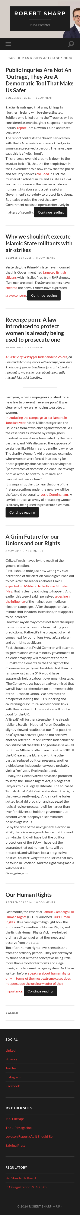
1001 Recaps (15, 1119)
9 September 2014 (19, 902)
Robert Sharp (40, 13)
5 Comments (45, 257)
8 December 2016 (18, 97)
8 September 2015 (19, 257)
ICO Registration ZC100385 (26, 1187)
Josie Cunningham (54, 494)
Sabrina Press (15, 1145)
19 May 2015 (14, 347)
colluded (42, 174)
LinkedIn (12, 1050)
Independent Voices (36, 357)
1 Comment (44, 97)
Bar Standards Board (21, 1178)
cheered (11, 288)
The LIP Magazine (19, 1128)
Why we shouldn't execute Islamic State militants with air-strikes (39, 243)
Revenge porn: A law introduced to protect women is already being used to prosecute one (35, 329)
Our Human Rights (29, 894)
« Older (12, 1012)
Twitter (11, 1068)
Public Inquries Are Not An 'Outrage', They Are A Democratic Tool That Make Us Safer (40, 80)
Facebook (13, 1086)
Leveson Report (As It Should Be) (30, 1136)
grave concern (16, 295)
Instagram (13, 1077)
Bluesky (11, 1059)
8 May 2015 (14, 551)
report (21, 128)
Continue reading (51, 212)
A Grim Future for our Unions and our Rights (33, 540)
